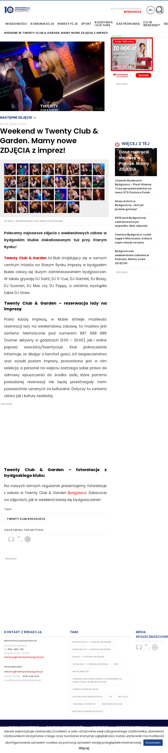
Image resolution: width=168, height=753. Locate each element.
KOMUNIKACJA (42, 24)
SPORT (86, 24)
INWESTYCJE (68, 24)
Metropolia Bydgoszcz (88, 711)
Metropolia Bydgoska (17, 10)
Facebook (11, 539)
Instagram (155, 647)
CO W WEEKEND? (151, 23)
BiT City (123, 696)
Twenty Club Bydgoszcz (26, 519)
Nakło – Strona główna (88, 656)
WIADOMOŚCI (16, 24)
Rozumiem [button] (153, 743)
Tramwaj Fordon (84, 704)
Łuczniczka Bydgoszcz (88, 696)
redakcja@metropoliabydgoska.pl (24, 657)
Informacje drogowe (150, 10)
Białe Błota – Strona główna (92, 649)
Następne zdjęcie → (18, 117)
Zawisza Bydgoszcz (86, 689)
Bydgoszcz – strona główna (92, 642)
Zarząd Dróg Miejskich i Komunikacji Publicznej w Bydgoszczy (97, 680)
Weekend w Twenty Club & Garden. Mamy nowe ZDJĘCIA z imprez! (56, 33)
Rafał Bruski (81, 671)
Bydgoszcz (132, 12)
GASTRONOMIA (128, 24)
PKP (116, 664)
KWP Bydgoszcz (112, 704)
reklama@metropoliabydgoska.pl (23, 671)
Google (28, 539)
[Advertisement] (53, 434)
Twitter (19, 539)
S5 (110, 696)
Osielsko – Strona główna (90, 664)
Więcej (84, 748)
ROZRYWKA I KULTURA (104, 23)
